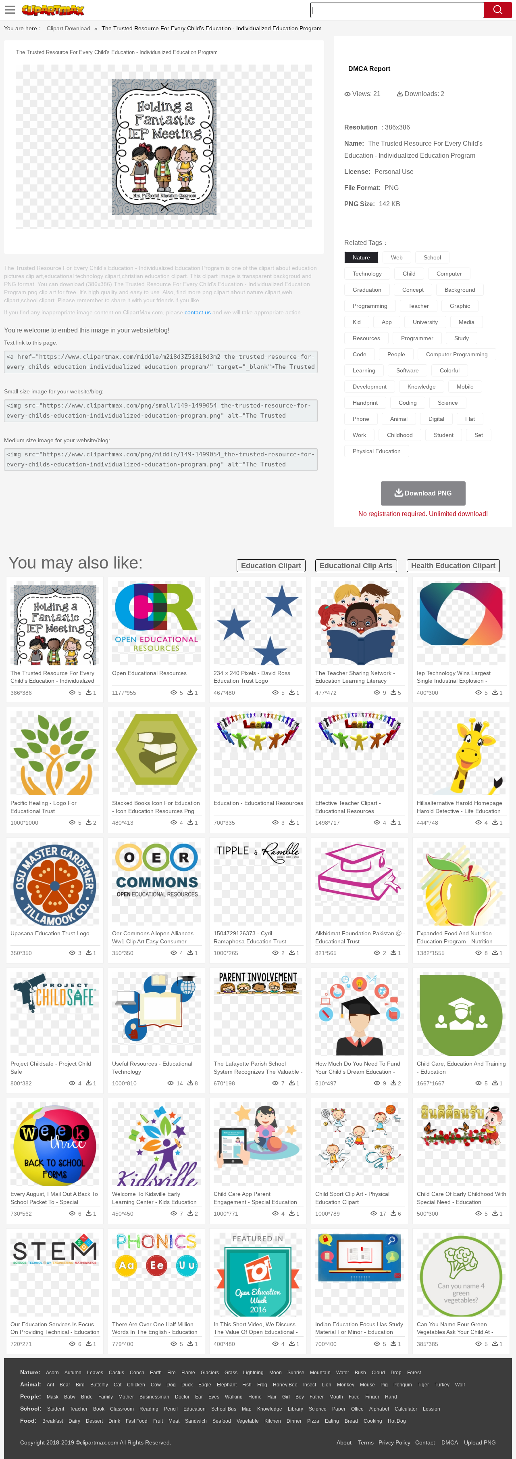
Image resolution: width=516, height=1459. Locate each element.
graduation (367, 289)
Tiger (423, 1385)
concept (413, 289)
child (409, 273)
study (461, 338)
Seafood (221, 1421)
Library (295, 1409)
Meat (174, 1421)
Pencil (171, 1409)
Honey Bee (285, 1385)
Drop (396, 1372)
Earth (156, 1372)
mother (126, 1397)
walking (234, 1397)
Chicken (136, 1385)
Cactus (116, 1372)
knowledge (422, 386)
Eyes (213, 1397)
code (359, 354)
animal (399, 419)
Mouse (367, 1385)
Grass (231, 1372)
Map (247, 1409)
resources (366, 338)
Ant (50, 1385)
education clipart (271, 566)
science (448, 402)
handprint (365, 402)
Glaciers (210, 1372)
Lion (326, 1385)
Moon (275, 1372)
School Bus (223, 1409)
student (444, 435)
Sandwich (196, 1421)
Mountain (320, 1372)
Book (98, 1409)
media (466, 322)
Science (318, 1409)
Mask (52, 1397)
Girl (286, 1397)
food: (28, 1420)
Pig (384, 1385)
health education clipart (453, 566)
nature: (30, 1372)
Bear (65, 1385)
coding (408, 402)
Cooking (373, 1421)
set (478, 435)
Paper (338, 1409)
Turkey (442, 1385)
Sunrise (295, 1372)
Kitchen (272, 1421)
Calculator (406, 1409)
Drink (114, 1421)
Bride (87, 1397)
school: (31, 1408)
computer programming (457, 354)
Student (55, 1409)
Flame (188, 1372)
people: (30, 1396)
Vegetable (248, 1421)
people (396, 354)
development (370, 386)
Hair (272, 1397)
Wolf (460, 1385)
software (407, 370)
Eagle (204, 1385)
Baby (69, 1397)
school (432, 257)
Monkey (345, 1385)
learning (364, 370)
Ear (199, 1397)
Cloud (378, 1372)
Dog (171, 1385)
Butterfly (99, 1385)
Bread (351, 1421)
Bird (80, 1385)
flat (470, 419)
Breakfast (52, 1421)
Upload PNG (480, 1442)
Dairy (74, 1421)
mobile (465, 386)
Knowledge (269, 1409)
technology (367, 273)
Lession (431, 1409)
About (344, 1442)
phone (361, 419)
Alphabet (379, 1409)
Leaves (95, 1372)
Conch (137, 1372)
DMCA (449, 1442)
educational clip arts (356, 566)
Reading (148, 1409)
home (255, 1397)
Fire (171, 1372)
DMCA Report (369, 68)
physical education (377, 451)
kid (357, 322)
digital (436, 419)
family (105, 1397)
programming (370, 306)
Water (342, 1372)
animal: (30, 1384)
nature (361, 257)
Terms (366, 1442)
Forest (414, 1372)
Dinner (294, 1421)
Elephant (227, 1385)
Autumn (72, 1372)
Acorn (52, 1372)
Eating (332, 1421)
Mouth (336, 1397)
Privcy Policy (394, 1442)
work (359, 435)
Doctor (182, 1397)
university (425, 322)
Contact (425, 1442)
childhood (400, 435)
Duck (187, 1385)
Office (357, 1409)
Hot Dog (397, 1421)
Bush (360, 1372)
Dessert (94, 1421)
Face (354, 1397)
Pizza (313, 1421)
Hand (391, 1397)
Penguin (402, 1385)
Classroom (122, 1409)
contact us (198, 312)
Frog (262, 1385)
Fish (247, 1385)
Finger (372, 1397)
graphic (460, 306)
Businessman (154, 1397)
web (397, 257)
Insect (309, 1385)
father (317, 1397)
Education (194, 1409)
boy (299, 1397)
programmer (417, 338)
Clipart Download (68, 28)
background (460, 289)
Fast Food (137, 1421)
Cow (156, 1385)
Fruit (158, 1421)
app (387, 322)
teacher (418, 306)
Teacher (78, 1409)
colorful (450, 370)
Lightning (253, 1372)
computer (449, 273)
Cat (117, 1385)
